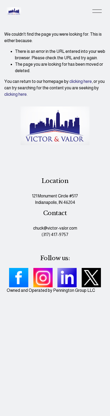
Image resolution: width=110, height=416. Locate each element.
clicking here (80, 81)
